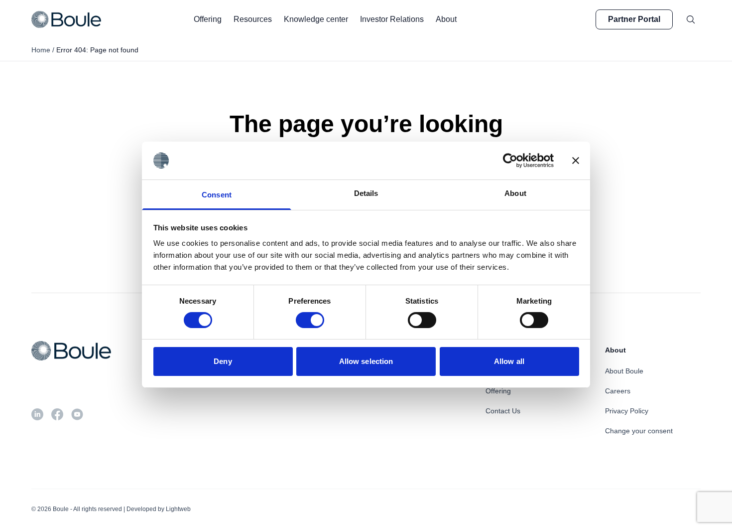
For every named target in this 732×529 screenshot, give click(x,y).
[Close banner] (575, 160)
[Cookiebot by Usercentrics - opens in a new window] (510, 160)
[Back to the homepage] (66, 19)
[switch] (310, 320)
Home (40, 50)
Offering (498, 391)
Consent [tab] (217, 194)
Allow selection (366, 361)
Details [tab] (366, 193)
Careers (617, 391)
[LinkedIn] (37, 414)
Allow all (509, 361)
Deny (223, 361)
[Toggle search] (691, 19)
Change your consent (639, 431)
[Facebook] (57, 414)
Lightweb (178, 509)
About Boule (624, 371)
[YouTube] (77, 414)
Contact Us (503, 411)
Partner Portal (634, 19)
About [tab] (515, 193)
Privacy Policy (626, 411)
